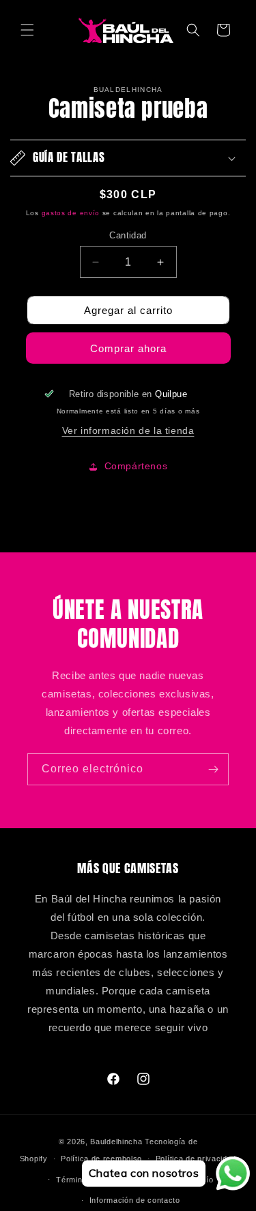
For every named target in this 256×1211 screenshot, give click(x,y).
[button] (27, 30)
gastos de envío (71, 213)
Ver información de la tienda (128, 430)
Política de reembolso (101, 1158)
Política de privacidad (196, 1158)
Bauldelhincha (116, 1141)
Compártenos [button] (136, 465)
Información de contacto (134, 1200)
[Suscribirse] (213, 769)
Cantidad (127, 235)
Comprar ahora (128, 348)
